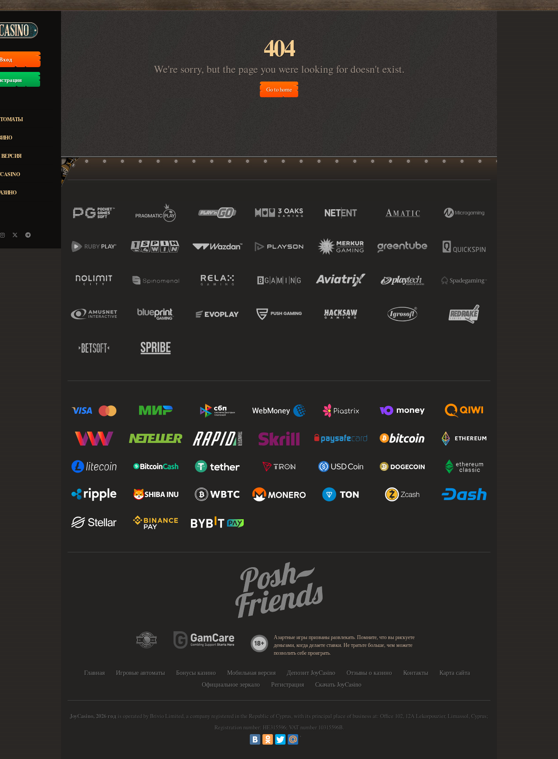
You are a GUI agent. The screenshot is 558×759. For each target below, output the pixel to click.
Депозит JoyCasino (311, 672)
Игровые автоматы (140, 672)
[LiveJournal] (305, 739)
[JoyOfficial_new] (15, 235)
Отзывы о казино (369, 672)
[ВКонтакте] (255, 739)
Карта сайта (454, 672)
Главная (94, 672)
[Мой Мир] (293, 739)
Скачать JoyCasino (338, 684)
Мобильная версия (251, 672)
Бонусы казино (196, 672)
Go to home (279, 89)
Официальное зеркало (231, 684)
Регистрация (287, 684)
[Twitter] (280, 739)
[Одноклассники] (267, 739)
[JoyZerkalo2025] (28, 235)
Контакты (415, 672)
